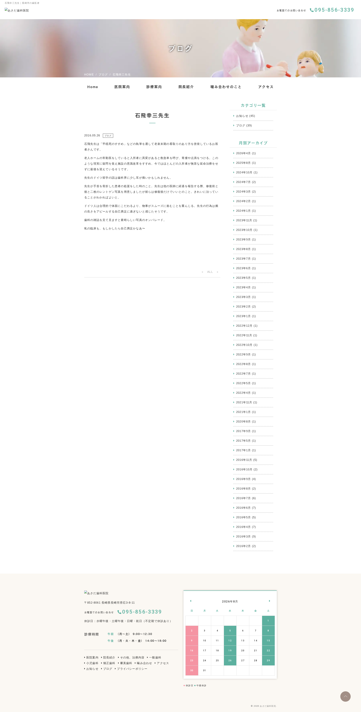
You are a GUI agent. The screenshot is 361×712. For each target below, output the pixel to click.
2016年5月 (243, 517)
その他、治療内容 (132, 657)
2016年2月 (243, 546)
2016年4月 (243, 526)
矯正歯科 (109, 663)
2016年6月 (243, 507)
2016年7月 (243, 498)
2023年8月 (243, 249)
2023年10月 (244, 229)
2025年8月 (243, 162)
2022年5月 (243, 383)
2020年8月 (243, 421)
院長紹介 (186, 87)
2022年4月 (243, 392)
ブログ (240, 125)
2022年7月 (243, 373)
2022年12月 (244, 325)
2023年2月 (243, 306)
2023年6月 (243, 268)
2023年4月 (243, 287)
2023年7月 (243, 258)
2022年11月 (244, 335)
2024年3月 (243, 191)
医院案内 (122, 87)
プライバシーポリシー (132, 668)
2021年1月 (243, 411)
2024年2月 (243, 201)
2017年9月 (243, 431)
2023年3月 (243, 297)
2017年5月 (243, 440)
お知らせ (242, 115)
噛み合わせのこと (226, 87)
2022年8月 (243, 364)
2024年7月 (243, 182)
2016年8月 (243, 488)
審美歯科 (126, 663)
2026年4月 (243, 153)
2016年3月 (243, 536)
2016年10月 (244, 469)
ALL (210, 271)
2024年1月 (243, 210)
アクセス (266, 87)
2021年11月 (244, 402)
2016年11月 (244, 459)
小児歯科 (92, 663)
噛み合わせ (144, 663)
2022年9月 (243, 354)
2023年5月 (243, 277)
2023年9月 (243, 239)
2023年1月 (243, 316)
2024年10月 (244, 172)
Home (92, 87)
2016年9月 (243, 479)
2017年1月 (243, 450)
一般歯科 (155, 657)
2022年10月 (244, 344)
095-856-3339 (334, 10)
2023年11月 (244, 220)
